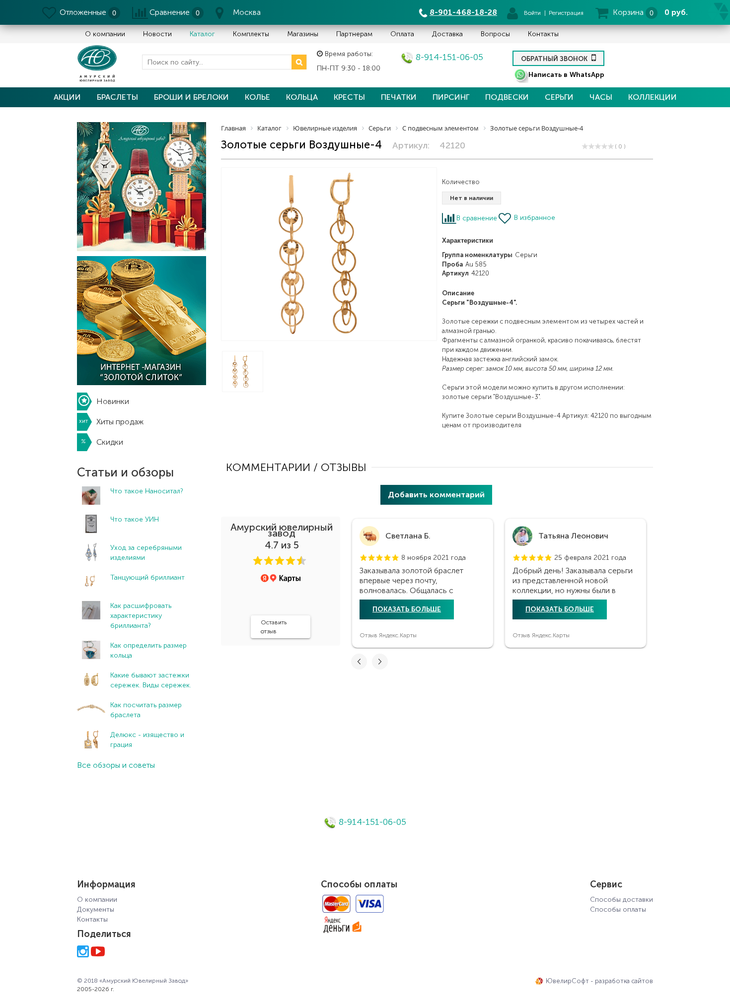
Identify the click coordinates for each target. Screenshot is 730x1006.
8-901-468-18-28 (463, 12)
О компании (105, 34)
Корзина (628, 12)
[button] (257, 560)
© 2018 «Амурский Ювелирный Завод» (132, 980)
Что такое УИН (134, 519)
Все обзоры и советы (116, 765)
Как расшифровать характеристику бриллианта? (140, 616)
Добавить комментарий (436, 494)
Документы (95, 909)
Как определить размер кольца (148, 650)
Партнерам (354, 34)
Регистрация (566, 12)
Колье (257, 97)
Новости (157, 34)
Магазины (302, 34)
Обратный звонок (555, 59)
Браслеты (117, 97)
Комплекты (251, 34)
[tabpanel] (422, 583)
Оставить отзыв (274, 627)
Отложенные (83, 12)
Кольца (302, 97)
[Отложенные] (50, 12)
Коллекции (652, 97)
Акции (67, 97)
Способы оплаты (618, 909)
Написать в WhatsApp (566, 74)
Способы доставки (621, 899)
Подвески (507, 97)
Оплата (402, 34)
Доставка (447, 34)
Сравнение (169, 12)
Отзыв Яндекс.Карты (388, 635)
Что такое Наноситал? (146, 491)
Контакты (543, 34)
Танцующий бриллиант (147, 577)
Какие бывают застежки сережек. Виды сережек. (150, 680)
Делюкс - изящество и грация (147, 740)
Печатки (399, 97)
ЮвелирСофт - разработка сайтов (599, 981)
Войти (532, 12)
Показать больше (406, 609)
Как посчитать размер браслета (146, 710)
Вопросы (495, 34)
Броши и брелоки (191, 97)
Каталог (202, 34)
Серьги (559, 97)
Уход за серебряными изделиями (146, 552)
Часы (600, 97)
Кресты (349, 97)
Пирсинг (451, 97)
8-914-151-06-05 (448, 57)
